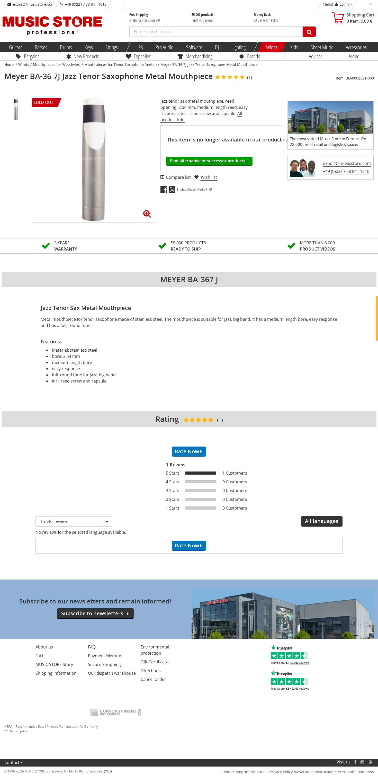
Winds (271, 47)
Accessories (356, 47)
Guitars (15, 47)
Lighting (238, 47)
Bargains (31, 56)
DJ (217, 47)
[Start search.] (309, 31)
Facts (40, 656)
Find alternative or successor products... (209, 161)
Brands (253, 56)
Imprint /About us (252, 771)
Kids (294, 47)
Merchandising (198, 56)
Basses (41, 47)
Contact (12, 762)
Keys (89, 47)
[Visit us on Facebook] (355, 762)
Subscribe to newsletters (92, 613)
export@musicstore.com (34, 4)
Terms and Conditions (355, 771)
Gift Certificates (155, 662)
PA (140, 47)
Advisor (315, 56)
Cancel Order (153, 679)
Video (354, 56)
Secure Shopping (104, 664)
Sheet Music (322, 47)
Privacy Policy (281, 771)
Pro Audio (164, 47)
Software (194, 47)
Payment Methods (105, 656)
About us (44, 647)
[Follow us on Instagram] (362, 762)
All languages (321, 521)
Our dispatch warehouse (112, 673)
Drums (66, 47)
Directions (151, 670)
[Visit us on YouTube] (371, 762)
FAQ (92, 647)
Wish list (209, 177)
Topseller (142, 56)
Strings (111, 47)
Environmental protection (155, 650)
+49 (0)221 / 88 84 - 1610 (346, 171)
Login (344, 4)
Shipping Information (56, 673)
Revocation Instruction (314, 771)
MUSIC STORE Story (54, 664)
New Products (86, 56)
